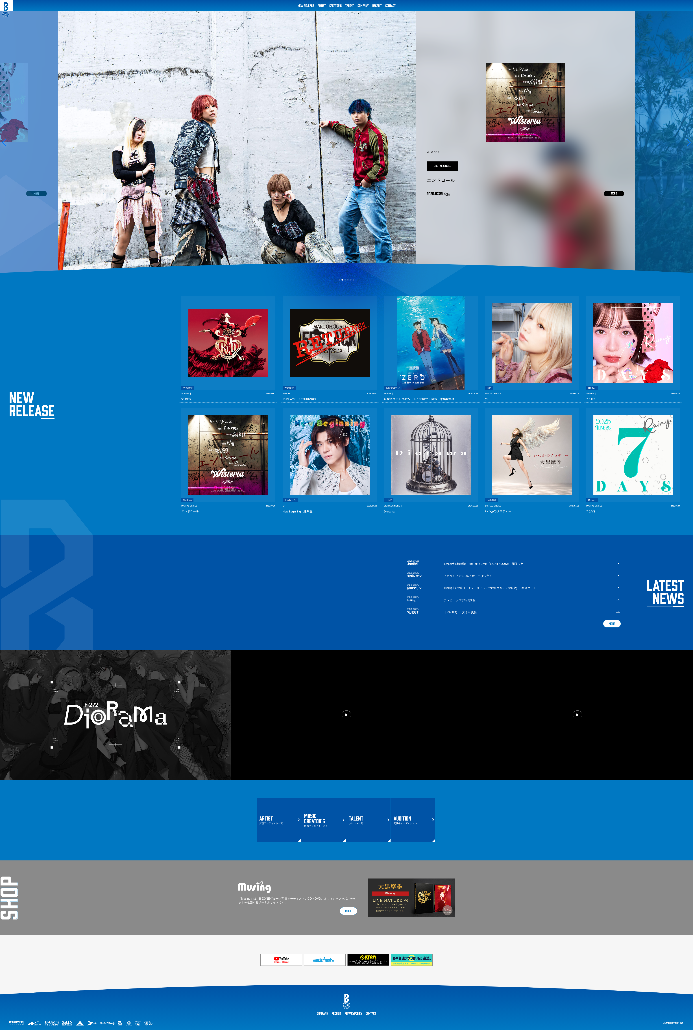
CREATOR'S (335, 5)
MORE (612, 624)
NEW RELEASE (306, 5)
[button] (4, 143)
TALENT (349, 5)
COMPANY (363, 5)
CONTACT (390, 5)
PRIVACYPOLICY (353, 1013)
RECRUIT (377, 5)
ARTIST (322, 5)
